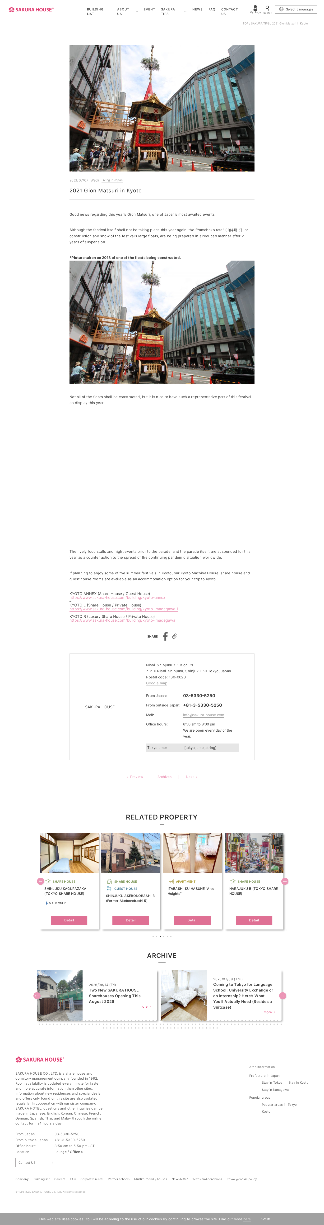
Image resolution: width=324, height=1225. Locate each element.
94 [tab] (125, 1025)
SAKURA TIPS (168, 11)
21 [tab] (111, 1021)
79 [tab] (72, 1025)
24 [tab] (121, 1021)
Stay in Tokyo (272, 1082)
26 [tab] (129, 1021)
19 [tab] (104, 1021)
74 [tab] (54, 1025)
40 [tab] (178, 1021)
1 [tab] (154, 937)
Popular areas (259, 1097)
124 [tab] (232, 1025)
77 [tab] (65, 1025)
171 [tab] (218, 1028)
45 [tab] (196, 1021)
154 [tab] (157, 1028)
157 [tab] (168, 1028)
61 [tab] (253, 1021)
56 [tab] (235, 1021)
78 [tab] (68, 1025)
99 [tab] (143, 1025)
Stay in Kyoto (298, 1082)
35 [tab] (161, 1021)
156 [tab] (164, 1028)
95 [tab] (129, 1025)
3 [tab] (161, 937)
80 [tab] (75, 1025)
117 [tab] (207, 1025)
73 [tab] (50, 1025)
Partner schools (119, 1179)
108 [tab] (175, 1025)
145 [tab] (125, 1028)
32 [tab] (150, 1021)
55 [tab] (232, 1021)
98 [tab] (139, 1025)
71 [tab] (43, 1025)
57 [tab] (239, 1021)
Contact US (27, 1162)
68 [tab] (278, 1021)
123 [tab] (228, 1025)
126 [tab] (239, 1025)
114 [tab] (196, 1025)
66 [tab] (271, 1021)
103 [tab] (157, 1025)
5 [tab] (168, 937)
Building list (41, 1179)
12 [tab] (79, 1021)
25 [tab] (125, 1021)
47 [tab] (203, 1021)
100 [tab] (146, 1025)
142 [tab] (114, 1028)
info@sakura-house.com (203, 715)
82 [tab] (82, 1025)
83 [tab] (86, 1025)
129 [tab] (250, 1025)
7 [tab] (61, 1021)
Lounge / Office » (69, 1152)
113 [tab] (193, 1025)
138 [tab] (282, 1025)
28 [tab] (136, 1021)
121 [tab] (221, 1025)
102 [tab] (154, 1025)
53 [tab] (225, 1021)
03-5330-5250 (199, 695)
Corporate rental (91, 1179)
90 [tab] (111, 1025)
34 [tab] (157, 1021)
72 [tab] (47, 1025)
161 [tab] (182, 1028)
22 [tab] (114, 1021)
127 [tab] (242, 1025)
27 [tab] (132, 1021)
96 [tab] (132, 1025)
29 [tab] (139, 1021)
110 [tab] (182, 1025)
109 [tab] (178, 1025)
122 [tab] (225, 1025)
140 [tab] (107, 1028)
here (247, 1219)
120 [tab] (218, 1025)
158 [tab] (171, 1028)
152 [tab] (150, 1028)
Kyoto (266, 1111)
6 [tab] (171, 937)
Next (285, 882)
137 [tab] (278, 1025)
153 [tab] (154, 1028)
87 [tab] (100, 1025)
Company (22, 1179)
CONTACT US (229, 11)
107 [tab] (171, 1025)
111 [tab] (186, 1025)
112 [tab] (189, 1025)
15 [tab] (89, 1021)
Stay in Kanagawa (275, 1090)
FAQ (211, 9)
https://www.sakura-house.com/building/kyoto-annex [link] (117, 597)
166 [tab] (200, 1028)
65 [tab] (267, 1021)
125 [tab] (235, 1025)
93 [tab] (121, 1025)
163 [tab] (189, 1028)
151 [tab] (146, 1028)
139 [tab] (104, 1028)
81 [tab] (79, 1025)
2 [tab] (157, 937)
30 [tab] (143, 1021)
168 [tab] (207, 1028)
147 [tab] (132, 1028)
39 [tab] (175, 1021)
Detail (69, 920)
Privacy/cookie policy (242, 1179)
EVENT (149, 9)
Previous (41, 882)
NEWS (197, 9)
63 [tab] (260, 1021)
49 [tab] (210, 1021)
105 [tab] (164, 1025)
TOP (246, 23)
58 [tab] (242, 1021)
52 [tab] (221, 1021)
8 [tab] (65, 1021)
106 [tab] (168, 1025)
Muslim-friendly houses (150, 1179)
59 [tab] (246, 1021)
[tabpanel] (69, 881)
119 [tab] (214, 1025)
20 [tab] (107, 1021)
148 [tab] (136, 1028)
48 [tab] (207, 1021)
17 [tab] (97, 1021)
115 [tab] (200, 1025)
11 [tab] (75, 1021)
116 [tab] (203, 1025)
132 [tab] (260, 1025)
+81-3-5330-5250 (202, 705)
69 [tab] (282, 1021)
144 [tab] (121, 1028)
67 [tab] (274, 1021)
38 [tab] (171, 1021)
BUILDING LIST (95, 11)
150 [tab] (143, 1028)
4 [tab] (164, 937)
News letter (180, 1179)
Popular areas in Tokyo (279, 1104)
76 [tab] (61, 1025)
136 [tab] (274, 1025)
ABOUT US (123, 11)
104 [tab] (161, 1025)
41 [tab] (182, 1021)
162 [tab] (186, 1028)
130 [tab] (253, 1025)
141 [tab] (111, 1028)
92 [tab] (118, 1025)
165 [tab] (196, 1028)
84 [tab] (89, 1025)
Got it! (265, 1219)
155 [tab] (161, 1028)
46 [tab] (200, 1021)
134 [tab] (267, 1025)
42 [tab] (186, 1021)
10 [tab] (72, 1021)
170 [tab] (214, 1028)
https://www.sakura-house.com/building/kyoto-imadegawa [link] (122, 620)
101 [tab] (150, 1025)
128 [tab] (246, 1025)
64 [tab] (264, 1021)
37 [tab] (168, 1021)
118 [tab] (210, 1025)
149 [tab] (139, 1028)
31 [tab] (146, 1021)
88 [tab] (104, 1025)
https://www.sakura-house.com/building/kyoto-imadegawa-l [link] (123, 608)
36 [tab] (164, 1021)
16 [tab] (93, 1021)
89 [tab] (107, 1025)
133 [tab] (264, 1025)
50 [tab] (214, 1021)
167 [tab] (203, 1028)
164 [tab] (193, 1028)
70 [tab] (40, 1025)
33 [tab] (154, 1021)
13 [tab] (82, 1021)
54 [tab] (228, 1021)
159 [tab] (175, 1028)
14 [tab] (86, 1021)
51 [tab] (218, 1021)
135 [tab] (271, 1025)
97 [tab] (136, 1025)
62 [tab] (257, 1021)
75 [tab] (57, 1025)
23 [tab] (118, 1021)
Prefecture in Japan (264, 1075)
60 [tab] (250, 1021)
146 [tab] (129, 1028)
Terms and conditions (207, 1179)
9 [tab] (68, 1021)
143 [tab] (118, 1028)
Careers (59, 1179)
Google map (156, 683)
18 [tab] (100, 1021)
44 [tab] (193, 1021)
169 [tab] (210, 1028)
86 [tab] (97, 1025)
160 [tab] (178, 1028)
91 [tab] (114, 1025)
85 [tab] (93, 1025)
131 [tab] (257, 1025)
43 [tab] (189, 1021)
